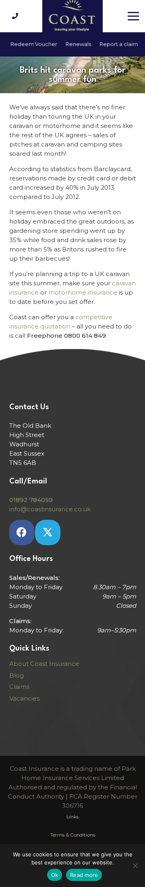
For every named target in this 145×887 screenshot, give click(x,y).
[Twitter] (47, 532)
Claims (19, 686)
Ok (54, 875)
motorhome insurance (82, 292)
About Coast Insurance (44, 663)
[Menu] (133, 16)
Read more (84, 875)
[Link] (16, 16)
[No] (135, 866)
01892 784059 (31, 500)
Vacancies (24, 698)
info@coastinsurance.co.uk (50, 509)
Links (72, 817)
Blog (16, 675)
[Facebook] (22, 532)
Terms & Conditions (72, 835)
